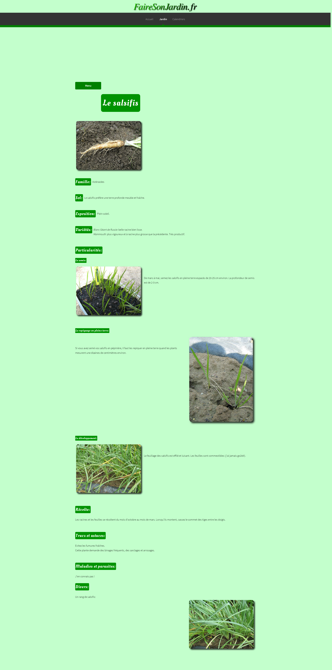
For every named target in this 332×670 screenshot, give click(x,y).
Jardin (163, 19)
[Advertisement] (166, 45)
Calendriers (178, 19)
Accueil (149, 19)
